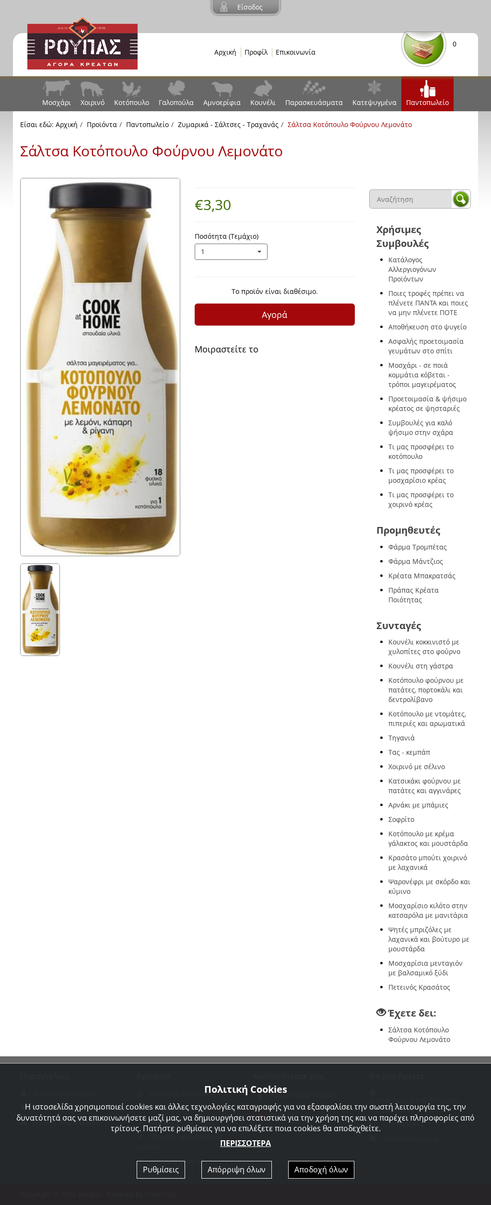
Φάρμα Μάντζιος (415, 561)
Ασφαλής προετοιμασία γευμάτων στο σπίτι (426, 346)
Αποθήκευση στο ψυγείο (427, 326)
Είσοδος (250, 7)
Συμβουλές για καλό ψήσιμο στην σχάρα (420, 427)
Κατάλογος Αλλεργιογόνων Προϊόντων (412, 269)
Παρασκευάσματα (314, 102)
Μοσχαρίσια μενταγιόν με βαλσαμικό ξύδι (425, 968)
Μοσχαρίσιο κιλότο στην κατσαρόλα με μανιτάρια (428, 910)
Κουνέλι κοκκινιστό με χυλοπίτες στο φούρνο (424, 646)
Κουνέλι (263, 102)
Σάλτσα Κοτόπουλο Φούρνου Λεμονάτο (419, 1034)
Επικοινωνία (296, 52)
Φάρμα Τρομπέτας (417, 546)
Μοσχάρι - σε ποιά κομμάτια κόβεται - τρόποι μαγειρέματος (422, 375)
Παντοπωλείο (427, 102)
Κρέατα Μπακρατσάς (422, 575)
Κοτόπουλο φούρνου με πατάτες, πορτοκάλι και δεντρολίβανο (426, 690)
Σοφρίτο (401, 819)
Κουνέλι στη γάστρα (420, 665)
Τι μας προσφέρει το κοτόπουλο (421, 451)
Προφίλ (256, 52)
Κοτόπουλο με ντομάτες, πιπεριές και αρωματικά (427, 718)
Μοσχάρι (56, 102)
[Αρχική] (82, 42)
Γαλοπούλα (176, 102)
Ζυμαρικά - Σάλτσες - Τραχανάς (228, 124)
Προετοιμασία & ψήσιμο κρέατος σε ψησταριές (427, 403)
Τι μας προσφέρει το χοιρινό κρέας (421, 499)
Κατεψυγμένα (374, 102)
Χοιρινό (93, 102)
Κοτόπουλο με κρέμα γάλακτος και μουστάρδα (428, 838)
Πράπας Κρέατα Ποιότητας (413, 594)
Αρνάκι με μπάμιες (418, 804)
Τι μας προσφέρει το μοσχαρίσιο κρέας (421, 475)
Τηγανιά (401, 737)
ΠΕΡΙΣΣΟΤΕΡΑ (245, 1143)
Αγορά (274, 314)
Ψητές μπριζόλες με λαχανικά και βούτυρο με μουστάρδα (428, 939)
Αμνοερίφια (222, 102)
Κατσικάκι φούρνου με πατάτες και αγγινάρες (424, 785)
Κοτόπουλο (131, 102)
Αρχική (225, 52)
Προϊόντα (102, 124)
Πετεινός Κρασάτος (419, 987)
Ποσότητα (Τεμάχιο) (226, 236)
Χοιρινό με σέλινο (416, 766)
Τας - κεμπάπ (409, 752)
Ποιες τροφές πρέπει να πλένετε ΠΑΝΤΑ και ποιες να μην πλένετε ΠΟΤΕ (428, 303)
